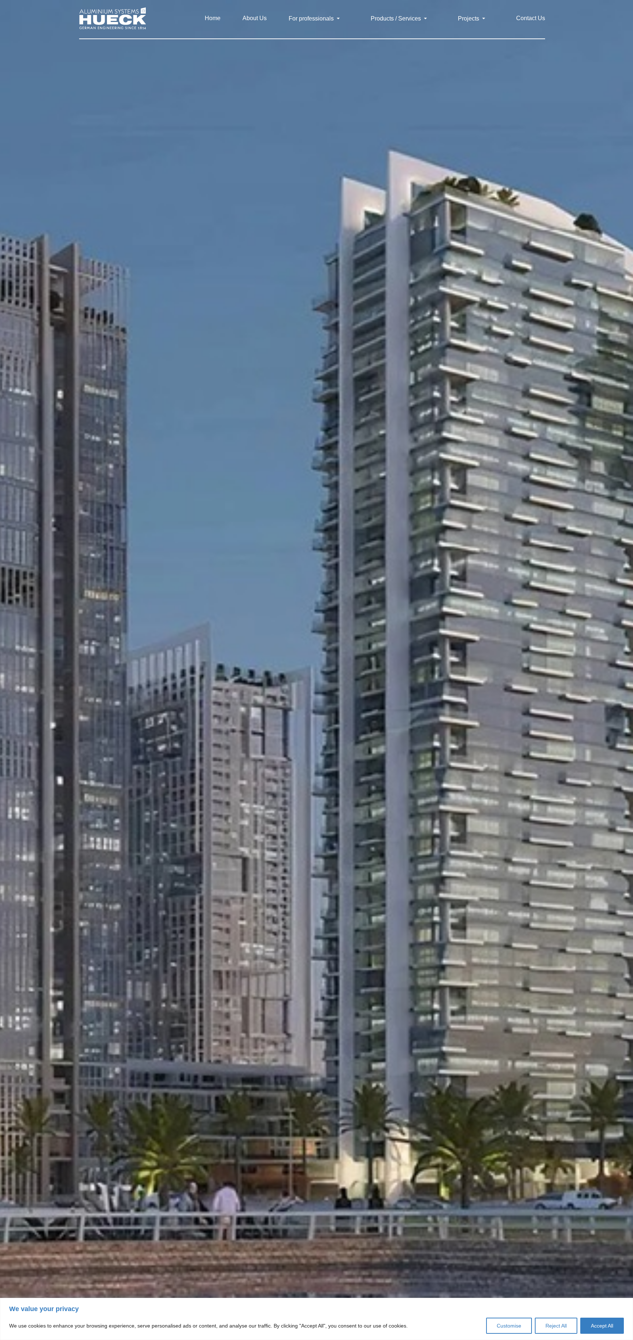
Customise (509, 1326)
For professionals (312, 18)
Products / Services (396, 18)
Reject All (556, 1326)
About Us (255, 18)
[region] (316, 1319)
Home (213, 18)
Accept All (602, 1326)
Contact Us (530, 18)
